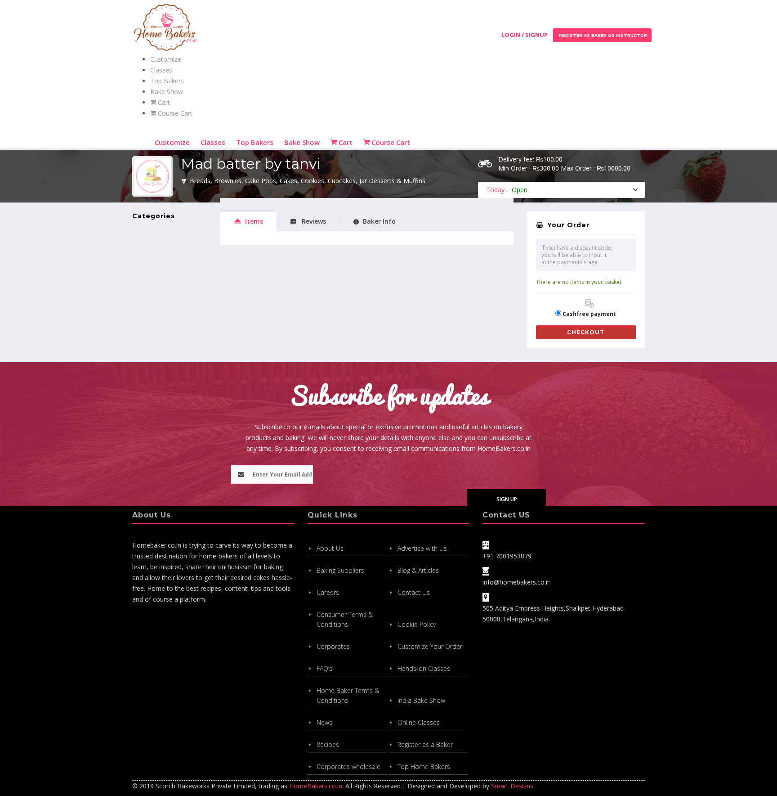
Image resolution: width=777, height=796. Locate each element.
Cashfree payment (589, 314)
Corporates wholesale (348, 766)
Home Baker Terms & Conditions (348, 695)
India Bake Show (421, 700)
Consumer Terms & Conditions (345, 619)
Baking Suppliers (340, 570)
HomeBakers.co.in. (316, 786)
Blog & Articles (418, 570)
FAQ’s (324, 668)
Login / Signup (524, 35)
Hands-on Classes (423, 668)
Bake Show (166, 91)
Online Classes (418, 722)
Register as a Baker (425, 744)
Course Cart (174, 113)
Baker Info (379, 221)
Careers (328, 592)
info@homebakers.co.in (516, 582)
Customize (165, 59)
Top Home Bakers (423, 766)
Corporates (333, 646)
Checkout (585, 332)
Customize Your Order (429, 646)
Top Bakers (167, 80)
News (324, 722)
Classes (161, 70)
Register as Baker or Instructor (602, 35)
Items (254, 221)
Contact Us (413, 592)
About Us (330, 548)
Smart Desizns (512, 786)
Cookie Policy (416, 624)
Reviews (313, 221)
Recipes (328, 744)
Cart (163, 102)
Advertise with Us (422, 548)
